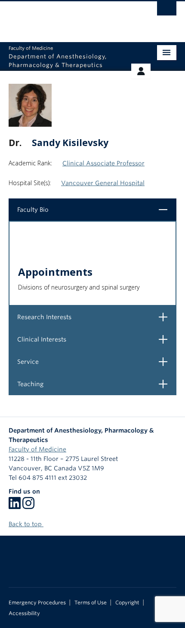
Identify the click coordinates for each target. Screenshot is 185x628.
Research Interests (95, 316)
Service (95, 361)
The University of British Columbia (67, 17)
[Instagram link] (28, 506)
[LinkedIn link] (15, 506)
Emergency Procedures (37, 603)
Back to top (26, 524)
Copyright (127, 603)
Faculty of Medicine (37, 449)
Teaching (95, 383)
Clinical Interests (95, 339)
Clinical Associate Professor (103, 163)
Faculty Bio (95, 209)
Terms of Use (90, 603)
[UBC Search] (166, 10)
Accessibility (24, 613)
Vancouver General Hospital (103, 183)
